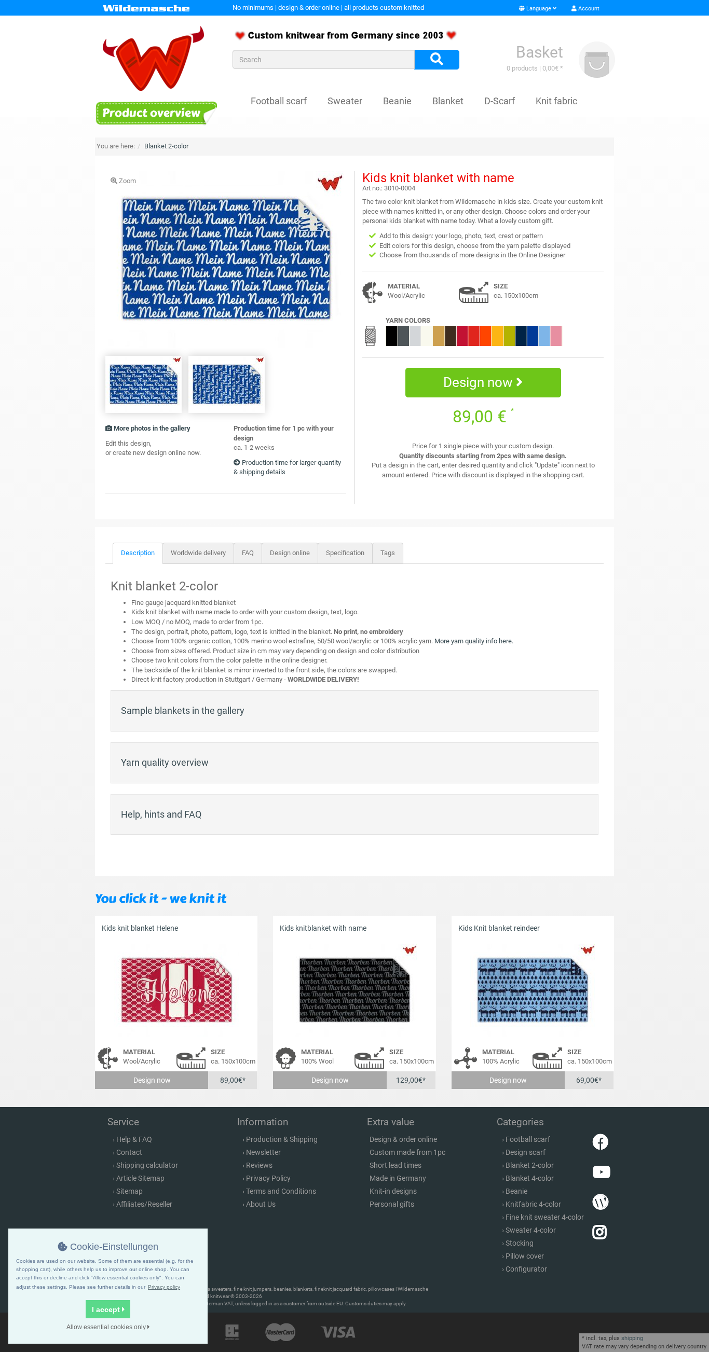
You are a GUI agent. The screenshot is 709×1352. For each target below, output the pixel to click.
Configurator (526, 1269)
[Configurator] (156, 113)
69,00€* (589, 1080)
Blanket (447, 100)
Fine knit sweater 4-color (545, 1217)
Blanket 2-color (530, 1165)
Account (588, 8)
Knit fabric (556, 100)
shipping (632, 1338)
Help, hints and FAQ (161, 814)
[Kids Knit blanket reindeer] (533, 990)
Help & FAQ (134, 1139)
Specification (345, 553)
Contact (129, 1152)
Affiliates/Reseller (144, 1204)
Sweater (345, 100)
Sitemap (129, 1191)
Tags (387, 553)
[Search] (436, 60)
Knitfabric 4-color (533, 1204)
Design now (479, 382)
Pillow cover (525, 1256)
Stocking (520, 1243)
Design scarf (526, 1152)
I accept (107, 1309)
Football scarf (279, 100)
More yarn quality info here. (473, 641)
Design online (290, 553)
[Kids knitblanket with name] (354, 990)
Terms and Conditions (281, 1191)
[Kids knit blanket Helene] (176, 990)
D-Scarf (499, 100)
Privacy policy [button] (164, 1287)
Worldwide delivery (198, 553)
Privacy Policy (268, 1178)
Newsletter (263, 1152)
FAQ (248, 553)
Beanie (397, 100)
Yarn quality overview (165, 762)
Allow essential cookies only (106, 1327)
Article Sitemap (140, 1178)
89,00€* (233, 1080)
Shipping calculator (147, 1165)
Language (539, 8)
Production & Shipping (282, 1139)
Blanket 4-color (530, 1178)
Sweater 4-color (531, 1230)
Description (138, 553)
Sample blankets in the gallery (182, 710)
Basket (539, 52)
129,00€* (411, 1080)
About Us (261, 1204)
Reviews (259, 1165)
